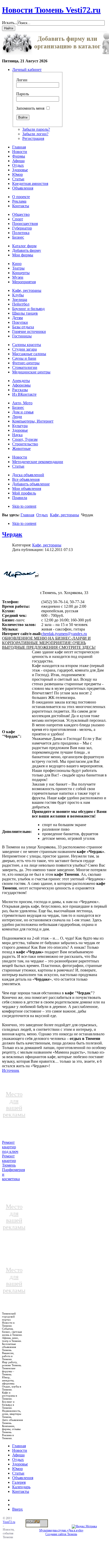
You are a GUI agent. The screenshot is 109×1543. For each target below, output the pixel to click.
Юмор (17, 1468)
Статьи (18, 1473)
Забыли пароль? (36, 129)
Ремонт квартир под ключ (10, 1147)
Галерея (19, 1482)
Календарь (21, 1487)
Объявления (22, 1478)
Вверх (17, 1509)
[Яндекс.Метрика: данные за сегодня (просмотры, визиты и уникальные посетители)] (84, 1527)
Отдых (42, 515)
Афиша (18, 1455)
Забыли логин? (35, 134)
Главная (27, 515)
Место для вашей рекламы (14, 1104)
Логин (21, 80)
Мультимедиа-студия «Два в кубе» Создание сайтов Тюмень (61, 1532)
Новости (19, 1450)
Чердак (12, 534)
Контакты (20, 1491)
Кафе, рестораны (64, 515)
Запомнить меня (30, 108)
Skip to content (24, 506)
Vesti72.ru (9, 1522)
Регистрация (33, 138)
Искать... (9, 23)
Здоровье (20, 1464)
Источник (10, 1070)
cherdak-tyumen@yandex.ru (64, 634)
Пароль (22, 94)
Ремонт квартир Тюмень (9, 1160)
